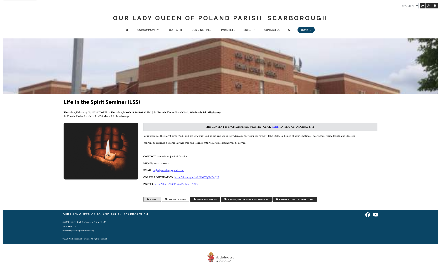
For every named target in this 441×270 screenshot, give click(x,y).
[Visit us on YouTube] (375, 215)
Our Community (148, 30)
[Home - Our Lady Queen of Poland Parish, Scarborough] (126, 30)
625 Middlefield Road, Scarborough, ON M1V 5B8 (84, 222)
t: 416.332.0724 (69, 226)
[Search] (289, 30)
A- (428, 5)
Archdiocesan (176, 199)
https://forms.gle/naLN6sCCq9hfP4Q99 (197, 177)
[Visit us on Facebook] (367, 215)
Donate (306, 30)
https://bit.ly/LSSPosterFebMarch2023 (176, 184)
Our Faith (175, 30)
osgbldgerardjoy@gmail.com (168, 170)
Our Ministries (201, 30)
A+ (422, 5)
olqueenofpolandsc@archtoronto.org (78, 230)
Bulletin (249, 30)
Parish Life (228, 30)
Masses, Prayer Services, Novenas (247, 199)
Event (153, 199)
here (275, 127)
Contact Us (272, 30)
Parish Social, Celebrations (295, 199)
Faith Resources (206, 199)
